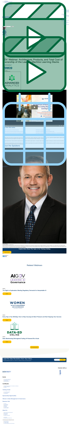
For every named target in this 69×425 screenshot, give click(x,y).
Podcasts (5, 406)
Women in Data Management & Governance (14, 398)
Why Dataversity (66, 22)
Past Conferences (6, 381)
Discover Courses (6, 252)
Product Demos (6, 407)
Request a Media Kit (7, 415)
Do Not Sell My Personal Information (9, 423)
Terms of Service (6, 421)
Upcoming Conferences (7, 379)
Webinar (4, 288)
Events (63, 9)
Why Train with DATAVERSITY (8, 412)
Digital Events (6, 380)
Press (7, 5)
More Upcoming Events (34, 347)
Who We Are (65, 21)
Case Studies (6, 404)
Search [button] (12, 26)
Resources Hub (64, 18)
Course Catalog (6, 392)
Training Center (6, 389)
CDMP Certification (7, 386)
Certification (64, 14)
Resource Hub (6, 401)
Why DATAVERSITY (9, 4)
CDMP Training (5, 92)
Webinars (5, 405)
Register (7, 293)
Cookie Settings (6, 422)
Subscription (6, 393)
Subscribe (63, 19)
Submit (63, 359)
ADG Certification (66, 15)
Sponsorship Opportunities (8, 1)
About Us (6, 2)
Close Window (5, 166)
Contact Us (5, 414)
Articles (5, 403)
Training (5, 387)
